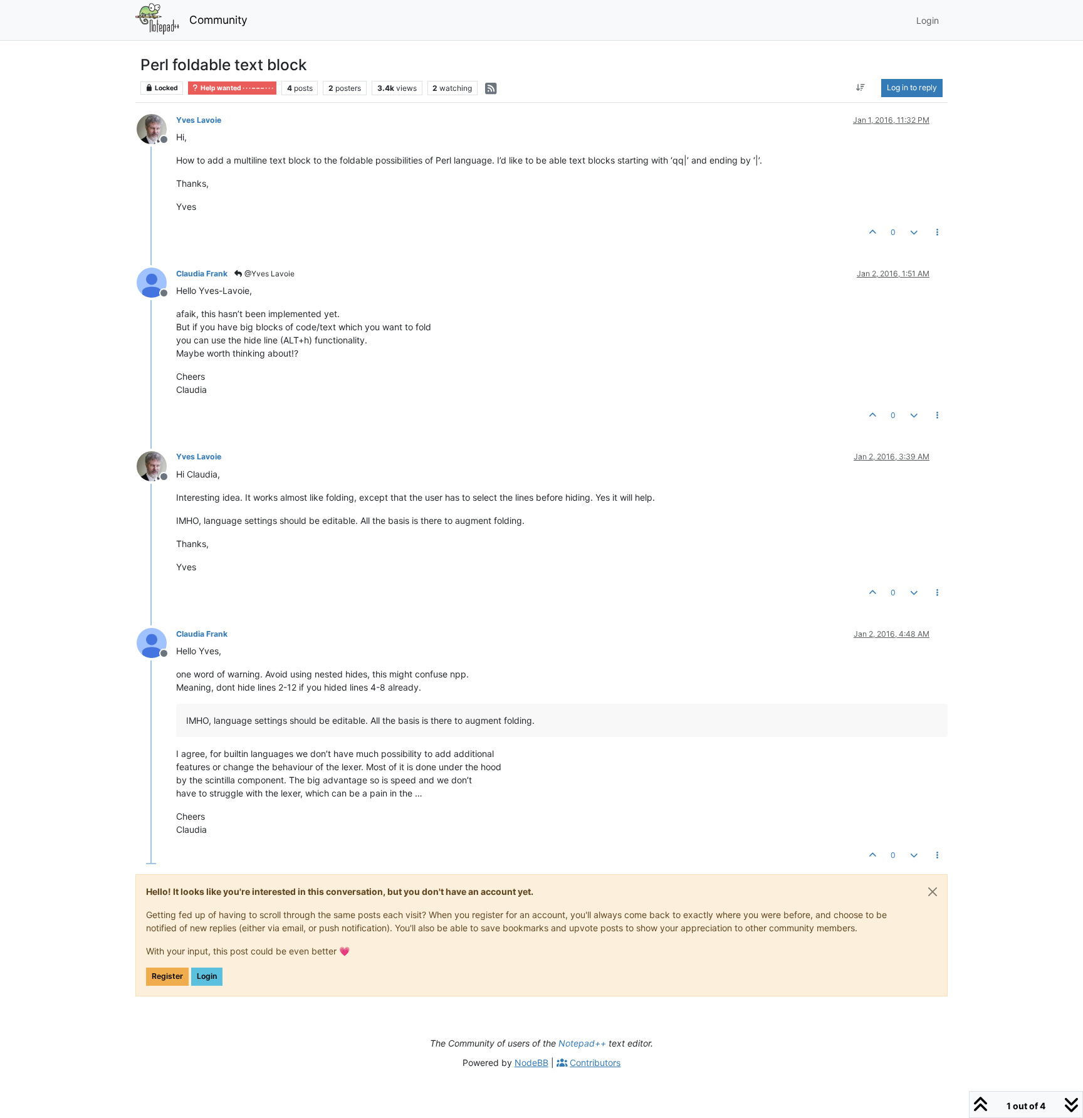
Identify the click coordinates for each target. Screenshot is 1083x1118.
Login (207, 976)
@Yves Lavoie (269, 273)
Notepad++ (582, 1043)
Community (218, 19)
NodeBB (531, 1062)
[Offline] (156, 128)
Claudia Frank (202, 273)
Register (167, 976)
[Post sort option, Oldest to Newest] (860, 88)
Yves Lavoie (198, 120)
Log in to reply (912, 87)
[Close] (932, 892)
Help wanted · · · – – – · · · (236, 88)
